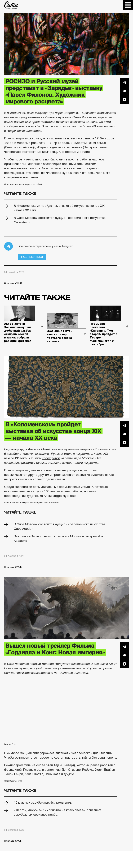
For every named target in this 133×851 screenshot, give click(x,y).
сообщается (51, 458)
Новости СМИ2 (13, 283)
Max (124, 99)
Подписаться (32, 256)
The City (11, 5)
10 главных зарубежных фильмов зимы (43, 802)
